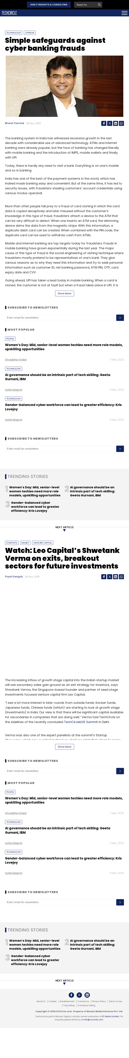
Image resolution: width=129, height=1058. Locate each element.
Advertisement (67, 1001)
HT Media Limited (110, 1016)
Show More (64, 293)
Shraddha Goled (15, 360)
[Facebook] (103, 123)
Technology (13, 32)
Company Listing (86, 1005)
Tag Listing (69, 1005)
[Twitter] (109, 123)
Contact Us (83, 1001)
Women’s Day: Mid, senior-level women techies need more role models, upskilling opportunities (64, 347)
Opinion (29, 32)
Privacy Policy (99, 1001)
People (10, 338)
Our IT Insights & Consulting (48, 4)
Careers (53, 1001)
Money (25, 542)
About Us (41, 1001)
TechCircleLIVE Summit (81, 722)
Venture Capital (42, 542)
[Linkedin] (115, 123)
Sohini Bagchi (13, 390)
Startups (11, 542)
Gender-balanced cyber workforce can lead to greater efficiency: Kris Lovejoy (63, 407)
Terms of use (115, 1001)
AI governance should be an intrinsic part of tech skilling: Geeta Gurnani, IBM (57, 377)
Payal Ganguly (14, 576)
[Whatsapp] (121, 123)
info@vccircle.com (93, 1019)
